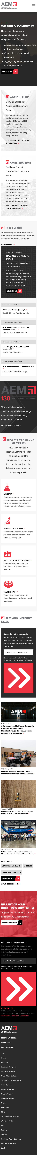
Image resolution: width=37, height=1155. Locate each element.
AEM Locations (7, 1047)
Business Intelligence (14, 528)
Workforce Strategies (11, 872)
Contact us (5, 1043)
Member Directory (7, 1098)
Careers (4, 1130)
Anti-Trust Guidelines (8, 1143)
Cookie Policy (15, 1015)
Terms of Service (24, 660)
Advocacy (8, 494)
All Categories (8, 878)
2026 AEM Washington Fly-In (14, 310)
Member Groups (6, 1094)
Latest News (7, 72)
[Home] (9, 6)
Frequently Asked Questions (11, 1139)
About (3, 1125)
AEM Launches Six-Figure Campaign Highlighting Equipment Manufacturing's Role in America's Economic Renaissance (17, 730)
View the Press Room (9, 884)
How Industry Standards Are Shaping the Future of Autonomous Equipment (17, 812)
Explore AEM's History (10, 426)
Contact (4, 1134)
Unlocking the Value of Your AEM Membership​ (16, 348)
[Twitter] (12, 1008)
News (3, 1103)
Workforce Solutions (8, 1089)
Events (3, 1058)
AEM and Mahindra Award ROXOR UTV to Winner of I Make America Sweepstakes (17, 772)
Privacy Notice (5, 1015)
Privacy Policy (12, 660)
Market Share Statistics (9, 1076)
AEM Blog (28, 866)
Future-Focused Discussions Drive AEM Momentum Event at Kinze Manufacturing (17, 853)
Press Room (5, 1107)
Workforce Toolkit (7, 1121)
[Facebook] (2, 1008)
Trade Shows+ (10, 592)
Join (2, 1053)
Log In (3, 1148)
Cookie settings (24, 1015)
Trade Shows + (6, 1085)
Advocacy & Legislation (11, 866)
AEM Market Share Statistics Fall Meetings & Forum (16, 328)
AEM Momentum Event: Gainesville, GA (18, 366)
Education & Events (8, 1071)
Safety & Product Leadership (17, 560)
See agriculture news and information (18, 141)
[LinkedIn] (4, 1008)
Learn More (12, 291)
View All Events (7, 244)
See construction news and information (17, 207)
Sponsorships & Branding (10, 1116)
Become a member (9, 923)
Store (3, 1112)
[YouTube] (8, 1008)
